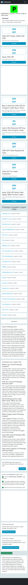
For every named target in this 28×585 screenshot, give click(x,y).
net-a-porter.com (12, 251)
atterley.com (11, 213)
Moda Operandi (12, 294)
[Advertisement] (14, 80)
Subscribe (22, 469)
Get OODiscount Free (9, 532)
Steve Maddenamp (13, 229)
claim (15, 568)
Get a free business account (10, 547)
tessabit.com (11, 262)
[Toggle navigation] (25, 2)
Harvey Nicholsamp (13, 299)
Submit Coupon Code (7, 553)
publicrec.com (11, 219)
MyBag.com (11, 246)
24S (8, 240)
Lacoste (9, 283)
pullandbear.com (12, 272)
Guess (9, 278)
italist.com (10, 288)
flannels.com (11, 224)
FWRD (9, 267)
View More (14, 321)
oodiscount (6, 2)
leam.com (10, 310)
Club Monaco (11, 304)
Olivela (9, 315)
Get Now (14, 43)
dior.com (10, 235)
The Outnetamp (12, 256)
